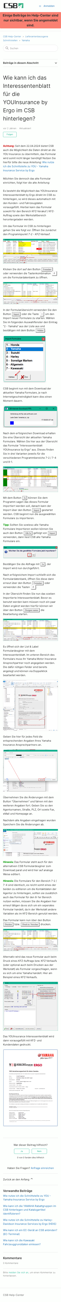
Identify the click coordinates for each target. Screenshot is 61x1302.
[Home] (13, 7)
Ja (22, 1151)
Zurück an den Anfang (16, 1179)
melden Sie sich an (18, 1272)
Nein (39, 1151)
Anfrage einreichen (42, 1168)
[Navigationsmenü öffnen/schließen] (40, 5)
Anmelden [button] (49, 5)
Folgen (10, 134)
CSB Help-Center (12, 36)
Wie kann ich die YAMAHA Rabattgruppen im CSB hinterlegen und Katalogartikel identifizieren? (29, 1209)
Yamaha (26, 40)
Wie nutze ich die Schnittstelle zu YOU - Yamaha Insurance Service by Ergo (28, 166)
